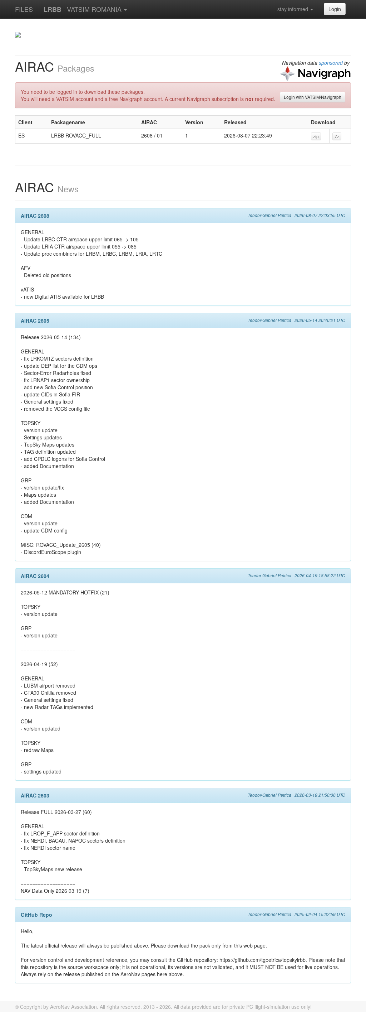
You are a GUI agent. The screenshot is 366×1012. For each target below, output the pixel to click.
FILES (24, 9)
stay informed (293, 9)
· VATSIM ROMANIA (83, 9)
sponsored (331, 62)
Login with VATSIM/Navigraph (312, 97)
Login (334, 9)
